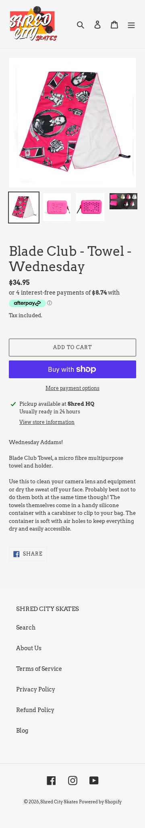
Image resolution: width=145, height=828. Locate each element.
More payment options (72, 388)
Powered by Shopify (100, 802)
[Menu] (131, 24)
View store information (47, 422)
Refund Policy (35, 710)
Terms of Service (39, 669)
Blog (22, 730)
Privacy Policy (35, 689)
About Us (28, 648)
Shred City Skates (59, 802)
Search (25, 627)
